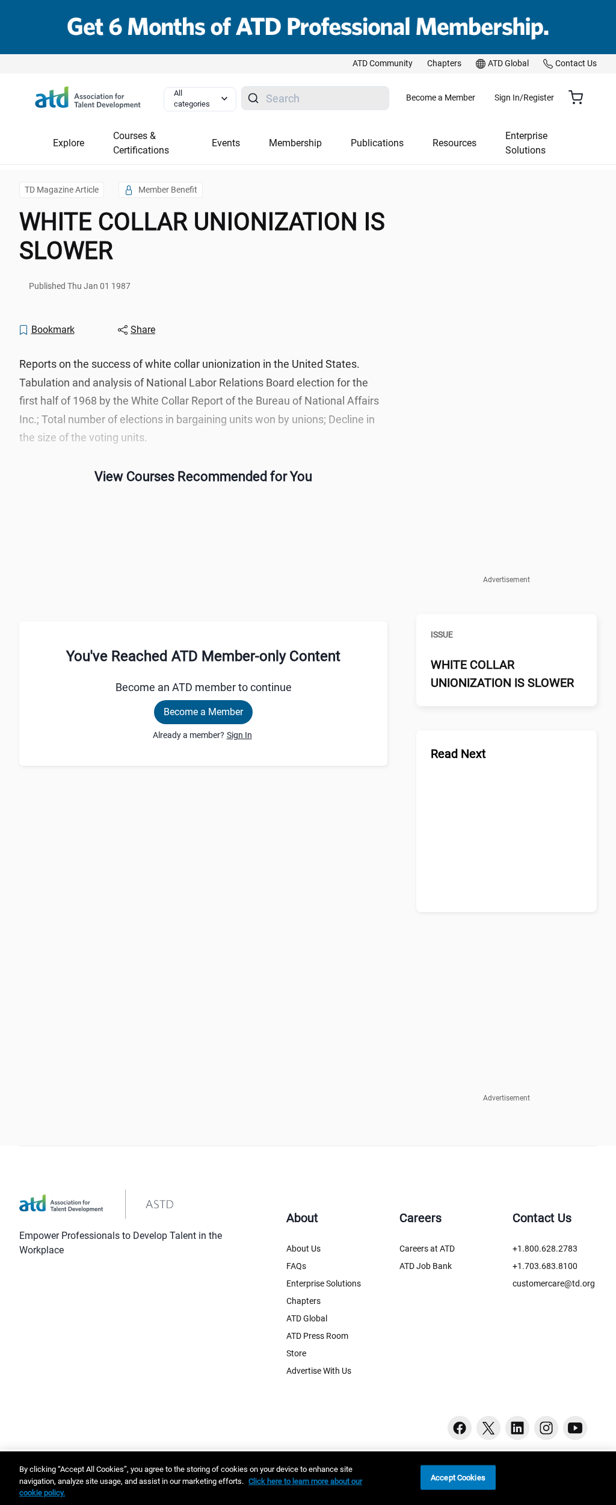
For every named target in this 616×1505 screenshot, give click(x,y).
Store (296, 1353)
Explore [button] (68, 143)
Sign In (239, 735)
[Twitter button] (488, 1428)
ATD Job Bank (425, 1266)
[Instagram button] (546, 1428)
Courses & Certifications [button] (141, 143)
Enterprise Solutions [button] (526, 143)
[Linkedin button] (517, 1428)
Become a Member (440, 97)
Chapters (303, 1301)
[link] (383, 63)
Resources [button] (454, 143)
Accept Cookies (458, 1477)
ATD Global (306, 1318)
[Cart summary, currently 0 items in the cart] (580, 97)
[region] (308, 1478)
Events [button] (226, 143)
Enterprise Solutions (323, 1283)
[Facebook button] (460, 1428)
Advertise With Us (318, 1371)
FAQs (296, 1266)
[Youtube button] (575, 1428)
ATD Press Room (317, 1336)
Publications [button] (377, 143)
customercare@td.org (554, 1283)
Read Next (458, 753)
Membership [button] (295, 143)
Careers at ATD (427, 1248)
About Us (303, 1248)
